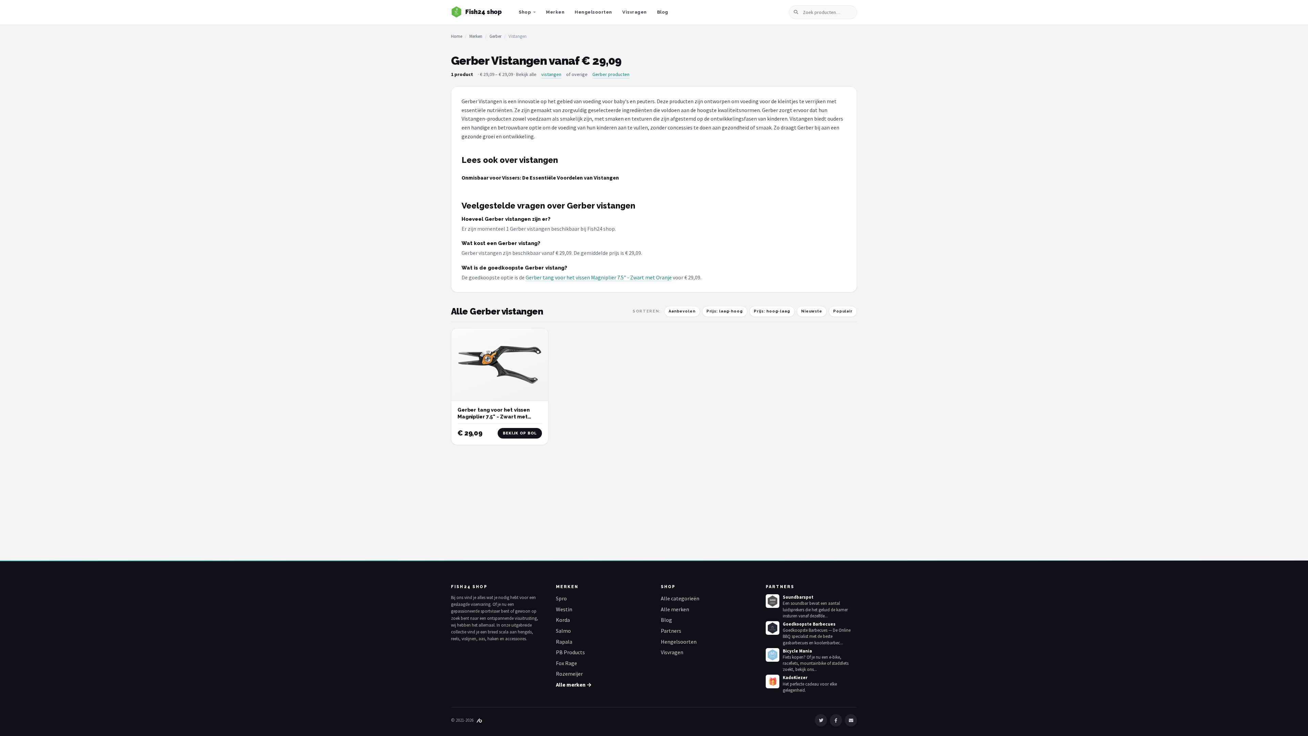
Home (456, 36)
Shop (525, 12)
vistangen (551, 74)
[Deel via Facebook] (836, 720)
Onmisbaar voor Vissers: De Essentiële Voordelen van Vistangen (540, 177)
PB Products (570, 652)
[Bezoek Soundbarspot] (772, 601)
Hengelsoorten (593, 12)
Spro (561, 598)
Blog (662, 12)
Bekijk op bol (520, 433)
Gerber (495, 36)
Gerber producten (610, 74)
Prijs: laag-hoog (724, 311)
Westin (564, 609)
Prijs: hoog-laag (772, 311)
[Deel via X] (821, 720)
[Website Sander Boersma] (479, 720)
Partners (671, 630)
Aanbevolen (682, 311)
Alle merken (675, 609)
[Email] (851, 720)
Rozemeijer (569, 673)
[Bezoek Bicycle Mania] (772, 655)
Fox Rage (566, 663)
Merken (555, 12)
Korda (563, 619)
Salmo (563, 630)
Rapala (564, 641)
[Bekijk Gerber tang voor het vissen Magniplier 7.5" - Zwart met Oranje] (499, 364)
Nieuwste (811, 311)
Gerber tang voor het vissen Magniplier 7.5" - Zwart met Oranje (599, 277)
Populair (843, 311)
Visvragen (634, 12)
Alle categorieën (680, 598)
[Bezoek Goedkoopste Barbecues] (772, 628)
